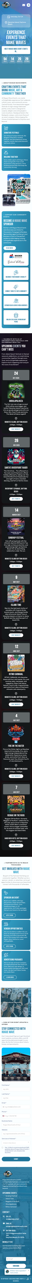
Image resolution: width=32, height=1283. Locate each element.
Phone (4, 1112)
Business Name (7, 1121)
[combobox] (4, 1116)
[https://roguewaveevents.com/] (6, 5)
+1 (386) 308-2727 (12, 1219)
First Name (6, 1085)
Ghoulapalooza (11, 1204)
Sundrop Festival (11, 1196)
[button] (28, 5)
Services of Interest (9, 1139)
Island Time (10, 1199)
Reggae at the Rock (12, 1201)
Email (4, 1103)
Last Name (6, 1094)
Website (4, 1130)
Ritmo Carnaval (11, 1207)
